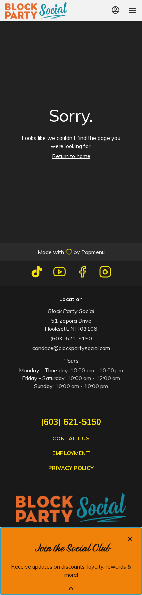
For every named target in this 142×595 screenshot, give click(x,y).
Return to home (71, 156)
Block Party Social (71, 508)
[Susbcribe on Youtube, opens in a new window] (59, 273)
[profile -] (115, 10)
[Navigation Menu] (132, 10)
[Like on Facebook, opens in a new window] (82, 273)
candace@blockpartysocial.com (71, 347)
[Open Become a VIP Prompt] (71, 588)
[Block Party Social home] (36, 10)
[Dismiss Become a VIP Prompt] (130, 539)
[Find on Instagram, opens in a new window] (105, 273)
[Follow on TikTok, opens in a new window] (37, 273)
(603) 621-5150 (71, 338)
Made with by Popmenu (55, 251)
